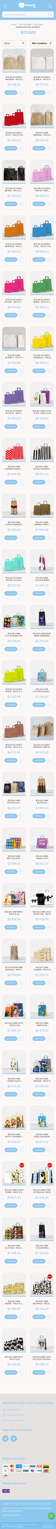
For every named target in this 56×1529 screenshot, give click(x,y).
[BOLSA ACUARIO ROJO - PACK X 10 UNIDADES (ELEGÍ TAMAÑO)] (21, 148)
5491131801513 (13, 1410)
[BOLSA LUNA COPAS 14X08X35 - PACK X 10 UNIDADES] (21, 537)
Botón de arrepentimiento (12, 1511)
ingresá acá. (45, 1508)
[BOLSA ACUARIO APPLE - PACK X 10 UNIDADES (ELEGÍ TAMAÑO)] (21, 704)
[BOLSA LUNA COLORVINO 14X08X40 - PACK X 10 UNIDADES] (49, 1261)
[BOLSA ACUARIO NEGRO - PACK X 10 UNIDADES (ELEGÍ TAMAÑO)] (21, 204)
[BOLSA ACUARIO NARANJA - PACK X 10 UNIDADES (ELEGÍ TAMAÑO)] (21, 259)
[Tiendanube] (11, 1515)
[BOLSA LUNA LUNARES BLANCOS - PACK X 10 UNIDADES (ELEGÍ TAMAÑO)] (21, 482)
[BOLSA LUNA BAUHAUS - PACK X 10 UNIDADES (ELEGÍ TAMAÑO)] (49, 1317)
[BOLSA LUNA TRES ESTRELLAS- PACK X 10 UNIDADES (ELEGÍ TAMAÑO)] (49, 1205)
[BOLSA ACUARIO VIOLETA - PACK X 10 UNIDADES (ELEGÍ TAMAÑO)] (21, 426)
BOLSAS (38, 24)
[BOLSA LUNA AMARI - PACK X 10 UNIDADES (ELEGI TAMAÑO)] (21, 1317)
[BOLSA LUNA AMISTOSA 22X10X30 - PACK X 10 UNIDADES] (49, 1038)
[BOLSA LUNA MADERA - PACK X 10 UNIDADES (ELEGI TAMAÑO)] (49, 148)
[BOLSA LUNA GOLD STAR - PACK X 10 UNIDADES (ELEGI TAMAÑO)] (49, 426)
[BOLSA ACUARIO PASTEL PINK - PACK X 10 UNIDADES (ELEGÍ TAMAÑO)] (49, 204)
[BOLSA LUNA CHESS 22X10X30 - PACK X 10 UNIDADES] (49, 1150)
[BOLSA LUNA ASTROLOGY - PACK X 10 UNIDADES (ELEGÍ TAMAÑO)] (21, 816)
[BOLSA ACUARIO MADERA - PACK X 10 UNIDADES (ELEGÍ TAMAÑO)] (21, 92)
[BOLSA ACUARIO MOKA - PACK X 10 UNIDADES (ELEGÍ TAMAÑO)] (21, 760)
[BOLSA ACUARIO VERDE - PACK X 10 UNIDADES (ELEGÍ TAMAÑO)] (49, 315)
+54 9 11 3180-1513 (15, 1415)
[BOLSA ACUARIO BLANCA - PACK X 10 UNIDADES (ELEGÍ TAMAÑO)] (49, 92)
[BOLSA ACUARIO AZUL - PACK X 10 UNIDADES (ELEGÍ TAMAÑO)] (49, 259)
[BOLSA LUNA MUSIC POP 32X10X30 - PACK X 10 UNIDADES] (49, 871)
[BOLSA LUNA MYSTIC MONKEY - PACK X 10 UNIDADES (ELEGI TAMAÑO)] (21, 1150)
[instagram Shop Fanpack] (5, 1438)
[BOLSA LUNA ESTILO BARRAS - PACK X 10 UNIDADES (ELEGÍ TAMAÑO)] (49, 482)
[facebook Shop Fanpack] (13, 1438)
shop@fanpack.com (15, 1420)
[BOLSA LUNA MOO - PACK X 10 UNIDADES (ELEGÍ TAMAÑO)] (21, 1372)
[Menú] (5, 6)
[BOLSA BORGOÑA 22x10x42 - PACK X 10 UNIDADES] (21, 983)
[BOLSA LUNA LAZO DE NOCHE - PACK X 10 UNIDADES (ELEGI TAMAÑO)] (49, 927)
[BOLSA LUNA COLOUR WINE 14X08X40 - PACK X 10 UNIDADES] (49, 593)
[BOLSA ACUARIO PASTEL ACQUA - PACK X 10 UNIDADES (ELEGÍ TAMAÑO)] (21, 593)
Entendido (48, 1525)
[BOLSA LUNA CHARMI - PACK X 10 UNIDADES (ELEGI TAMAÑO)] (49, 983)
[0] (50, 6)
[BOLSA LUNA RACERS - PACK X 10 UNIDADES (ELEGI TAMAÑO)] (49, 1094)
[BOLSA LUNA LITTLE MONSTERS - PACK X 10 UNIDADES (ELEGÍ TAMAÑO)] (21, 649)
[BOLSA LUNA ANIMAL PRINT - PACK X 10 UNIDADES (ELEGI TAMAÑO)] (49, 537)
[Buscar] (50, 14)
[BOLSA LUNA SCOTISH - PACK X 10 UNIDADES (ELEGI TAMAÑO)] (21, 1261)
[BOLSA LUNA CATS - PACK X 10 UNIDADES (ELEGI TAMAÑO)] (21, 1038)
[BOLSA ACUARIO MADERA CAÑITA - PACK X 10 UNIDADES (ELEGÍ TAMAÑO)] (49, 760)
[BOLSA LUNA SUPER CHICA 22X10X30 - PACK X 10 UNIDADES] (21, 1094)
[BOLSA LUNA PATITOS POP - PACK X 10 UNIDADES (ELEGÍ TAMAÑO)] (21, 871)
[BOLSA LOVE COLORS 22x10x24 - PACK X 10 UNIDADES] (49, 704)
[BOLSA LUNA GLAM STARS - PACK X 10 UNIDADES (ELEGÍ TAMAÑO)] (21, 1205)
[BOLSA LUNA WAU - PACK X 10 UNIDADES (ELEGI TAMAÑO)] (21, 927)
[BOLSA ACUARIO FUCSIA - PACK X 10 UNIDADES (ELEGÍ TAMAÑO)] (21, 315)
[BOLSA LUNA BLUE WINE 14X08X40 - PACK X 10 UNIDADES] (49, 649)
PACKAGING (25, 24)
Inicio (13, 24)
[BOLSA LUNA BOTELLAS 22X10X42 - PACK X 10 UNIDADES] (49, 816)
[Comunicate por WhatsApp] (51, 1516)
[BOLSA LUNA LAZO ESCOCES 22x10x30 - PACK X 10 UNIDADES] (49, 1372)
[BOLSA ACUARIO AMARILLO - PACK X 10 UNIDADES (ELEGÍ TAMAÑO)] (49, 371)
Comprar (10, 92)
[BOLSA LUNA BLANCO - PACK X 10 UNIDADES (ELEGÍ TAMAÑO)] (21, 371)
